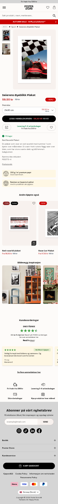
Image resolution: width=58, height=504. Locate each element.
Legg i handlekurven (29, 119)
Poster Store (35, 498)
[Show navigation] (4, 7)
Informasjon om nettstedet (42, 473)
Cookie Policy (21, 473)
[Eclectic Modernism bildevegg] (21, 284)
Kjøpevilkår (8, 473)
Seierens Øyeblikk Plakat (29, 27)
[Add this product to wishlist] (51, 127)
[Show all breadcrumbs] (5, 26)
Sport (13, 27)
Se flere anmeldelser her (29, 372)
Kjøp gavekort (31, 466)
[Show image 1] (6, 35)
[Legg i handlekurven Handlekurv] (33, 243)
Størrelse (6, 105)
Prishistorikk (7, 164)
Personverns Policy (29, 477)
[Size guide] (6, 127)
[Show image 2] (6, 49)
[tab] (48, 7)
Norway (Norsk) (29, 492)
